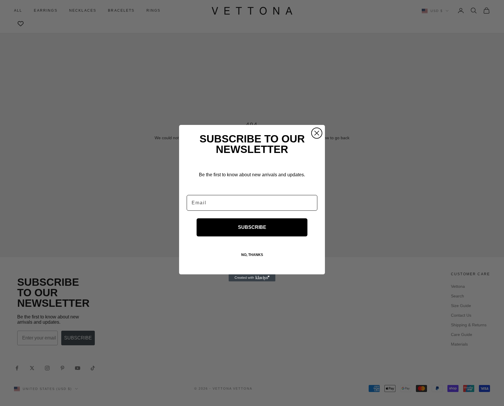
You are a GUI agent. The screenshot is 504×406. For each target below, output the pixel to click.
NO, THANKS (252, 255)
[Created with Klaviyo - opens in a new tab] (252, 277)
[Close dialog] (317, 133)
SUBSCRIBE (252, 227)
